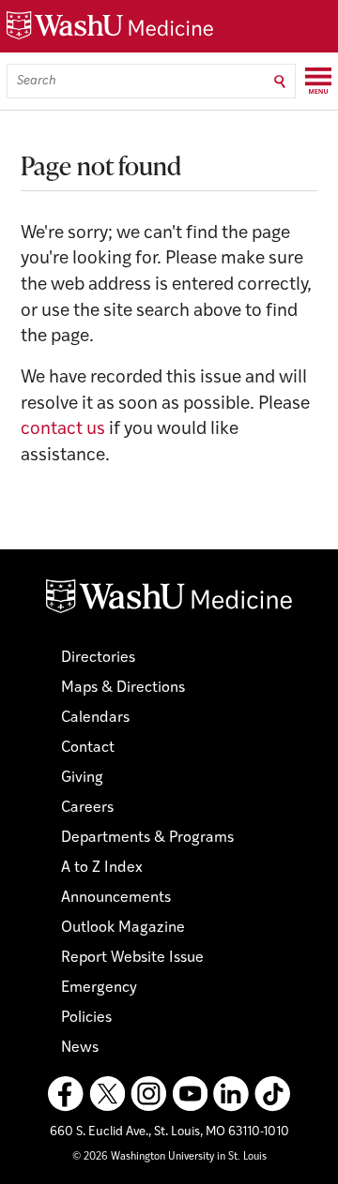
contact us (63, 430)
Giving (82, 778)
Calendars (95, 718)
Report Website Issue (132, 958)
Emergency (99, 988)
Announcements (116, 898)
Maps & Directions (123, 688)
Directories (98, 658)
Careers (87, 808)
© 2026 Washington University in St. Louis (169, 1157)
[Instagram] (148, 1094)
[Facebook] (66, 1094)
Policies (86, 1018)
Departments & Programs (147, 838)
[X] (107, 1094)
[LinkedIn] (231, 1094)
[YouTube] (189, 1094)
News (80, 1048)
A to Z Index (102, 868)
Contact (88, 748)
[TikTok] (272, 1094)
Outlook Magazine (123, 928)
